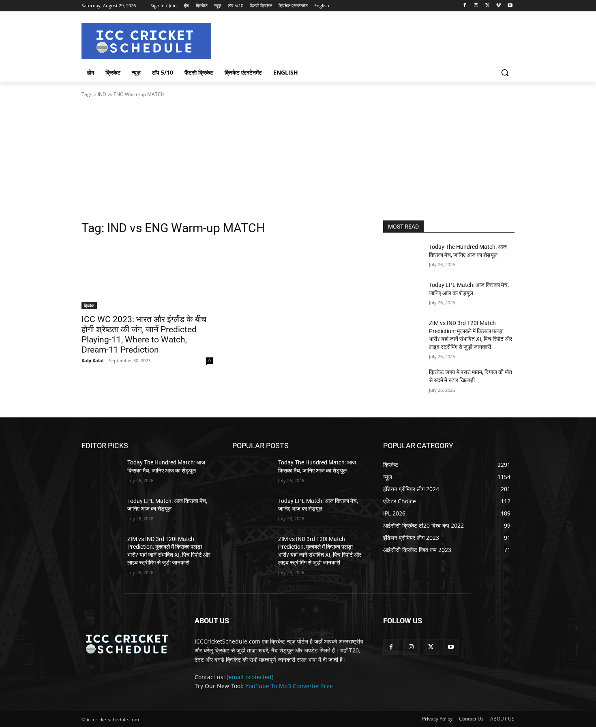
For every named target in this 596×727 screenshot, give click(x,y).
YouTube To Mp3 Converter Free (289, 686)
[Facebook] (465, 6)
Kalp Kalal (92, 360)
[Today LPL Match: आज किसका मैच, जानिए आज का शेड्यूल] (402, 295)
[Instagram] (476, 6)
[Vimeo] (498, 6)
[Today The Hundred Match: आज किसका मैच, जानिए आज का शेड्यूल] (402, 257)
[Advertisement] (298, 159)
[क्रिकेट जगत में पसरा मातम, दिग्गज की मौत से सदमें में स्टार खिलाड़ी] (402, 382)
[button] (505, 72)
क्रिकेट (89, 305)
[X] (487, 6)
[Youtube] (510, 6)
